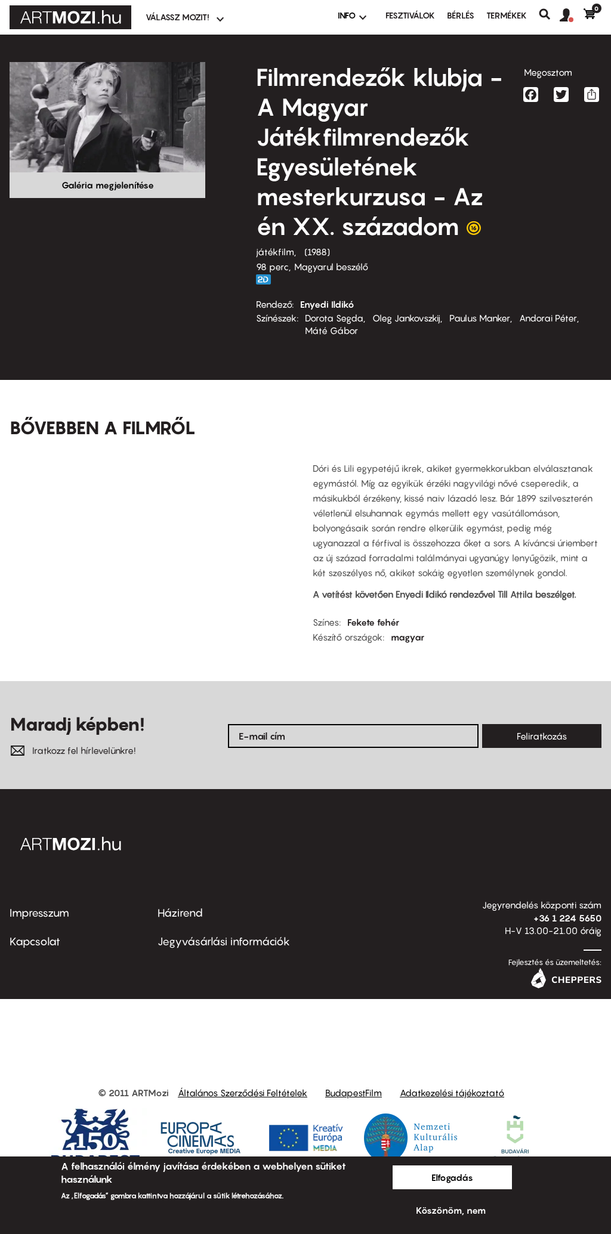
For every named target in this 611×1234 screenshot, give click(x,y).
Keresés (549, 14)
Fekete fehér (373, 622)
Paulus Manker (479, 318)
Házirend (180, 913)
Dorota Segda (334, 318)
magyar (407, 637)
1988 (317, 251)
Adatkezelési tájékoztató (452, 1092)
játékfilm (275, 251)
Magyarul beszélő (331, 266)
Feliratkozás (542, 736)
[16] (474, 231)
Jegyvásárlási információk (224, 941)
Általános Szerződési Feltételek (242, 1092)
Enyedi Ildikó (327, 304)
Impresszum (39, 913)
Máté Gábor (331, 330)
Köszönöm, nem (451, 1210)
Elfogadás (452, 1177)
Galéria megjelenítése (107, 185)
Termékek (506, 15)
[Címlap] (70, 17)
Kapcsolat (35, 941)
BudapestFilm (353, 1092)
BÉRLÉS (460, 15)
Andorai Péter (548, 318)
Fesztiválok (410, 15)
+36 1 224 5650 (567, 918)
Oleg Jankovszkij (406, 318)
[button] (572, 15)
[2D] (266, 279)
